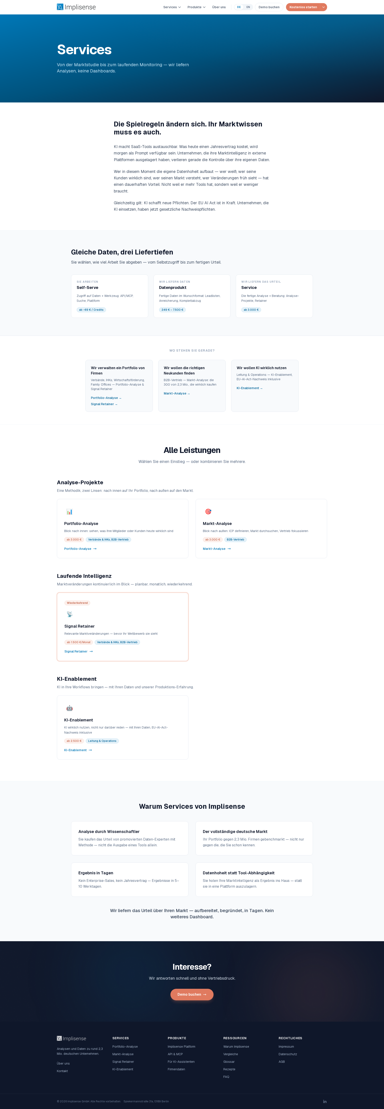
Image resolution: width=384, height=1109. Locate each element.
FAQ (226, 1077)
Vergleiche (230, 1054)
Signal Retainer (123, 1062)
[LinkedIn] (325, 1101)
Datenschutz (288, 1054)
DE (239, 7)
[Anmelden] (323, 7)
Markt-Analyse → (177, 393)
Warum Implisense (236, 1047)
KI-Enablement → (250, 388)
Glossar (229, 1062)
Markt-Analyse (123, 1054)
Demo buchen (269, 7)
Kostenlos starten (303, 7)
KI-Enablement (122, 1069)
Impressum (286, 1047)
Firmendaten (176, 1069)
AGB (282, 1062)
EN (248, 7)
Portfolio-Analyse (125, 1047)
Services (170, 7)
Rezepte (229, 1069)
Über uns (219, 7)
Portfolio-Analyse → (106, 398)
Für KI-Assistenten (181, 1062)
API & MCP (175, 1054)
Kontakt (62, 1071)
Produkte (195, 7)
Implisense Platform (181, 1047)
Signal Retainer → (104, 404)
